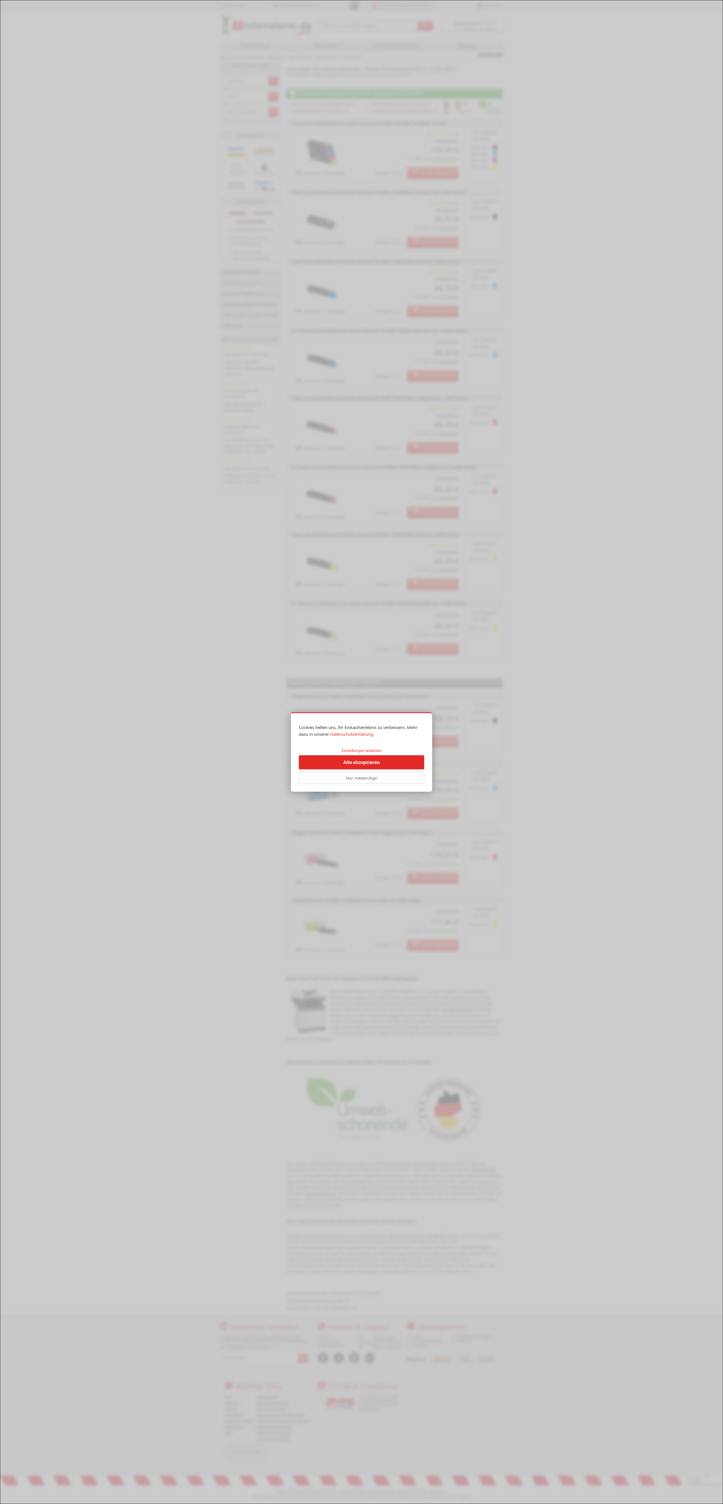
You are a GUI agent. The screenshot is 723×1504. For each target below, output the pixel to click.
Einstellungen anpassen (362, 750)
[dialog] (361, 752)
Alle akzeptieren (361, 762)
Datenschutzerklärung (351, 734)
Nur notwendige (361, 778)
